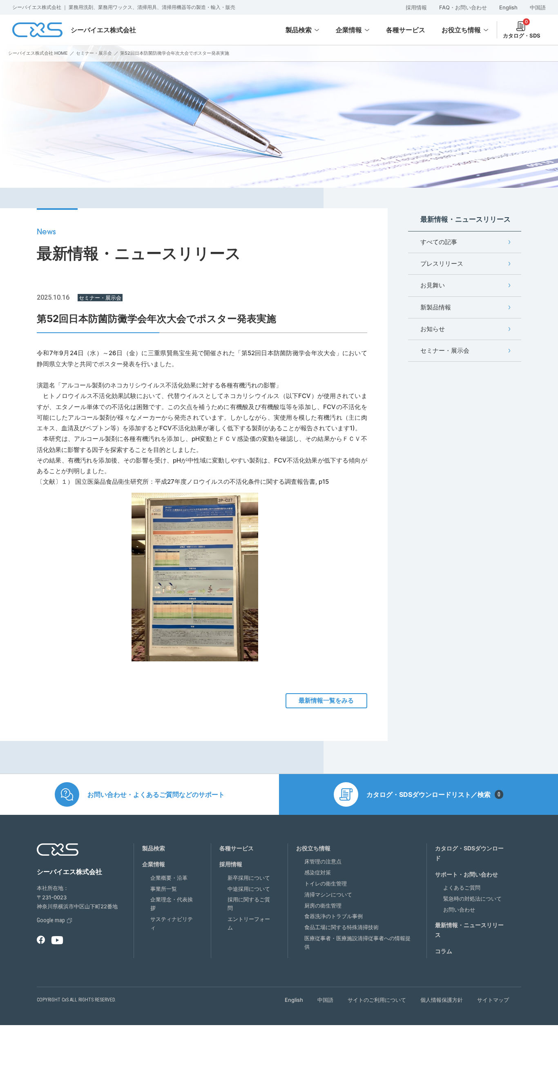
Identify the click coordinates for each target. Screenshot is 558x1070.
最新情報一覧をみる (326, 700)
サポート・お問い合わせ (466, 874)
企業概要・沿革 (168, 877)
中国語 (538, 7)
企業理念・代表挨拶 (171, 903)
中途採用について (249, 888)
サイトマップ (493, 1000)
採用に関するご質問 (249, 903)
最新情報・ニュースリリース (469, 930)
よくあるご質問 (461, 887)
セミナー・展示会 (444, 350)
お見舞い (432, 285)
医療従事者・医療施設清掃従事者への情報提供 (357, 942)
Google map (51, 920)
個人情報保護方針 (441, 1000)
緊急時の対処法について (472, 898)
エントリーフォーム (249, 923)
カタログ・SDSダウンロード (469, 853)
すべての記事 (438, 242)
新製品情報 (435, 307)
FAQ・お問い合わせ (463, 7)
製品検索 (299, 30)
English (508, 7)
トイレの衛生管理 (325, 883)
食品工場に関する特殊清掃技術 (341, 927)
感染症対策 (317, 872)
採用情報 (416, 7)
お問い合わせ (459, 909)
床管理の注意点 (322, 861)
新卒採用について (249, 877)
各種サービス (236, 848)
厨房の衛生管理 (322, 905)
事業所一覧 (163, 888)
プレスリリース (441, 263)
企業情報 (349, 30)
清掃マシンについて (328, 894)
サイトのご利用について (377, 1000)
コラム (443, 951)
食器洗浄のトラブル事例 (333, 916)
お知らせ (432, 329)
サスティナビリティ (171, 923)
